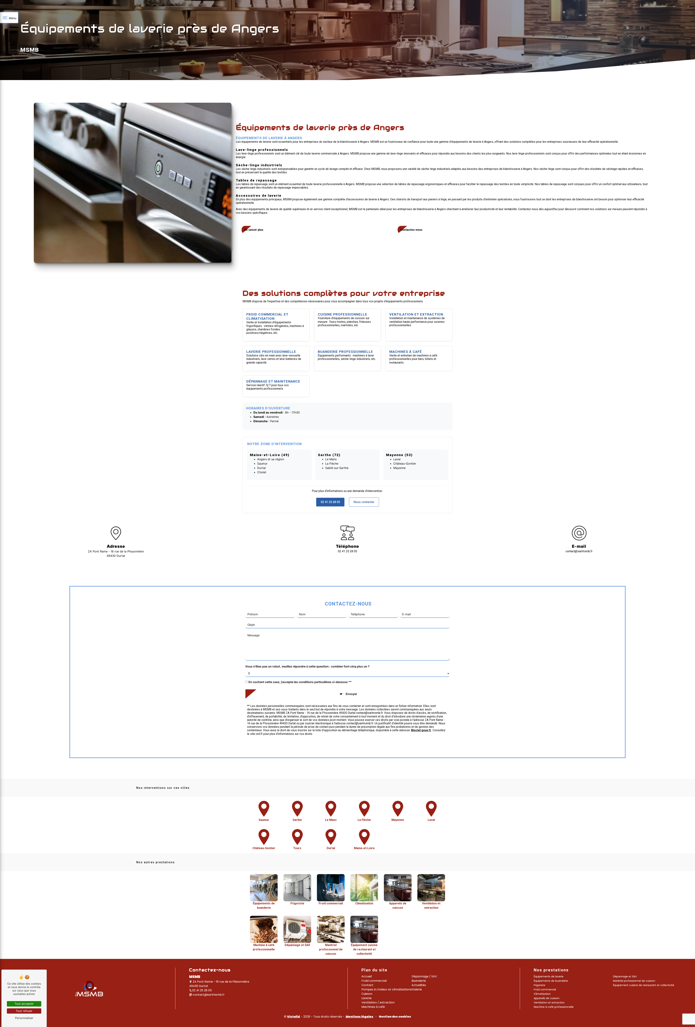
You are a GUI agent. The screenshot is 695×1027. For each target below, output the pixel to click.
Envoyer (351, 694)
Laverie (366, 998)
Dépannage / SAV (424, 976)
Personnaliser (24, 1018)
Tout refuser (24, 1011)
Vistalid (293, 1017)
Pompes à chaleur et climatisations (386, 989)
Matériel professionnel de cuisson (634, 981)
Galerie (417, 989)
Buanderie (419, 981)
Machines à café (373, 1007)
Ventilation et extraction (549, 1002)
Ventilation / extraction (378, 1002)
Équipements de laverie (548, 976)
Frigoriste (539, 985)
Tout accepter (24, 1003)
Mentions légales (359, 1017)
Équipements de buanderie (551, 981)
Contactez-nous (411, 229)
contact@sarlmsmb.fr (579, 551)
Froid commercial (374, 981)
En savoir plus (253, 229)
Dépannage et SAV (625, 976)
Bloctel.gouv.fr (421, 730)
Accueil (366, 976)
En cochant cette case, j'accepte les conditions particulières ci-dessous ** (300, 682)
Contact (367, 985)
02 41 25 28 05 (330, 502)
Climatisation (542, 994)
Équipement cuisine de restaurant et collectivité (643, 985)
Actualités (419, 985)
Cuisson (366, 994)
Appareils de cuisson (546, 998)
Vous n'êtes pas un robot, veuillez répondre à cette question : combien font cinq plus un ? (307, 666)
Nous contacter (364, 502)
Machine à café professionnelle (554, 1007)
